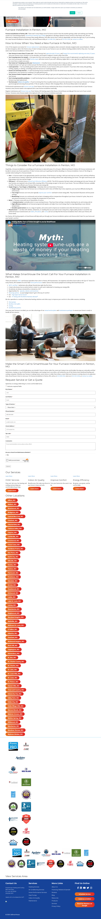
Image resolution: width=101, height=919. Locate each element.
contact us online (77, 39)
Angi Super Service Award (19, 295)
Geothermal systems (15, 308)
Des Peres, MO (13, 553)
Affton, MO (11, 500)
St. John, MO (12, 670)
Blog (53, 895)
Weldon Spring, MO (14, 718)
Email (7, 418)
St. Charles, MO (13, 666)
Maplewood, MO (13, 613)
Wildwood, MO (13, 722)
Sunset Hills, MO (13, 686)
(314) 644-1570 (9, 893)
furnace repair (34, 59)
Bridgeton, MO (13, 512)
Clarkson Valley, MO (15, 528)
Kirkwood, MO (13, 593)
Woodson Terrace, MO (15, 730)
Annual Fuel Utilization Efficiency (37, 181)
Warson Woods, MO (14, 710)
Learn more (12, 490)
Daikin (32, 211)
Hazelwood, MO (13, 589)
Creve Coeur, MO (14, 545)
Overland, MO (12, 637)
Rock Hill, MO (12, 645)
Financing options (14, 293)
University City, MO (14, 694)
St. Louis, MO (12, 678)
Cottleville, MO (13, 537)
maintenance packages (66, 310)
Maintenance (33, 901)
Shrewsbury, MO (13, 653)
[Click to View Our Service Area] (6, 901)
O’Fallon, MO (12, 629)
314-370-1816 (10, 25)
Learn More (9, 476)
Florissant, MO (13, 573)
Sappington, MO (13, 649)
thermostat (36, 63)
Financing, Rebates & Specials (61, 889)
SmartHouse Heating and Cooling (35, 35)
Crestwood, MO (13, 541)
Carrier (46, 211)
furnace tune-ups (29, 86)
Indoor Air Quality (34, 898)
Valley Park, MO (13, 698)
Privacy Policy (56, 906)
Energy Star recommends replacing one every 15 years (79, 53)
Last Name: (9, 396)
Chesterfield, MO (14, 524)
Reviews (54, 892)
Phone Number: (10, 411)
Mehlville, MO (12, 621)
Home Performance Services (38, 892)
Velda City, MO (13, 702)
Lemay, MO (12, 605)
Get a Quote (12, 21)
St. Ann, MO (12, 658)
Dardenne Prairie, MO (15, 549)
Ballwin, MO (12, 504)
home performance (36, 282)
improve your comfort (45, 193)
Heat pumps (12, 302)
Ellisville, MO (12, 561)
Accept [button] (72, 12)
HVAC (19, 281)
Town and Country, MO (16, 690)
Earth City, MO (13, 557)
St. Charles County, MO (16, 662)
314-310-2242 (66, 39)
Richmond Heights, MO (16, 641)
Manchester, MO (13, 609)
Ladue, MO (11, 597)
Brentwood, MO (13, 508)
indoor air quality (23, 82)
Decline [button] (79, 12)
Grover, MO (12, 585)
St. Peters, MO (13, 682)
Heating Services (34, 887)
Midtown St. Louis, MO (16, 625)
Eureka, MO (12, 565)
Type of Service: (10, 404)
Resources (55, 898)
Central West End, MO (15, 516)
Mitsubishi (38, 211)
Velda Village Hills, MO (15, 706)
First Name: (9, 389)
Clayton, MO (12, 532)
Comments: (9, 441)
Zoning (11, 306)
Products (55, 901)
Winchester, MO (13, 726)
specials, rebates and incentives (29, 291)
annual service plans (50, 310)
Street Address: (10, 426)
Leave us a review (84, 899)
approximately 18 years (53, 53)
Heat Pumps (33, 895)
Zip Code (8, 433)
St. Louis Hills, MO (14, 674)
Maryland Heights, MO (16, 617)
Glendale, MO (12, 581)
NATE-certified (13, 285)
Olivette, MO (12, 633)
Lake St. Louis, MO (14, 601)
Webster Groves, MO (15, 714)
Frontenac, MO (13, 577)
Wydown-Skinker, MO (15, 734)
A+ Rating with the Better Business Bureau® (25, 297)
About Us (55, 887)
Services (54, 903)
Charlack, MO (12, 520)
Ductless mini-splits (14, 304)
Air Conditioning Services (36, 889)
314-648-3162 (51, 39)
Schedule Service (85, 894)
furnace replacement (33, 47)
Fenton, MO (12, 569)
